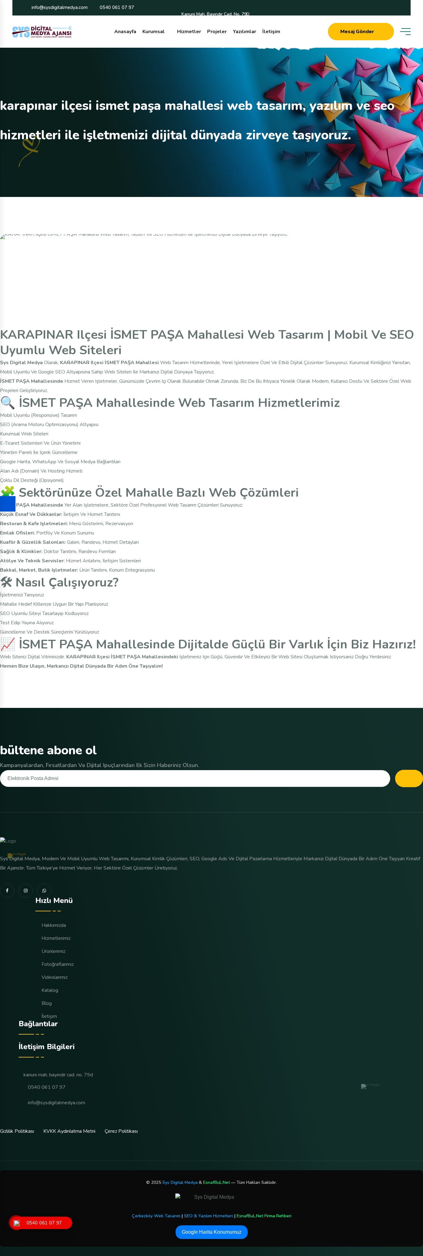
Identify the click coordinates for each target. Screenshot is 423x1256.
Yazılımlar (244, 31)
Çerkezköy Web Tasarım (156, 1216)
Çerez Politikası (121, 1131)
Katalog (49, 990)
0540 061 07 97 (117, 7)
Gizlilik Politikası (17, 1131)
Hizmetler (189, 31)
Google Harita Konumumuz (212, 1232)
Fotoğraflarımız (57, 964)
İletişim (271, 31)
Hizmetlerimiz (56, 938)
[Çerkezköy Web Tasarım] (211, 1199)
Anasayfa (125, 31)
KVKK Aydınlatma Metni (69, 1131)
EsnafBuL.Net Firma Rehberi (264, 1216)
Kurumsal (153, 31)
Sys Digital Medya (180, 1182)
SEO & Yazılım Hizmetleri (208, 1216)
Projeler (217, 31)
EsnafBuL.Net (216, 1182)
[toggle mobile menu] (405, 31)
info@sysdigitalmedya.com (60, 7)
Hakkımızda (53, 925)
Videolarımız (54, 977)
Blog (46, 1003)
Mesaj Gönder (357, 31)
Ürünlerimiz (53, 951)
